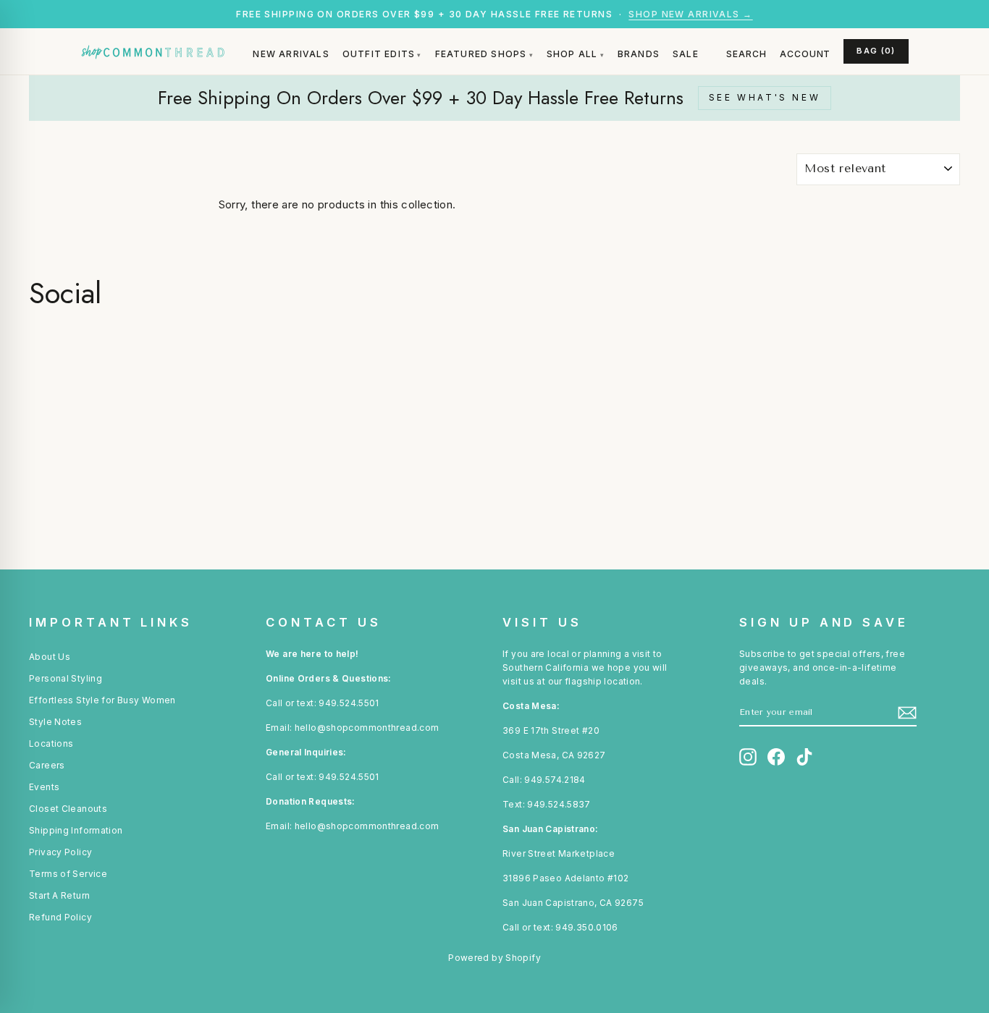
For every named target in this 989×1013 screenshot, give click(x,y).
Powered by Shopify (494, 957)
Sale (686, 53)
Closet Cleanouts (68, 808)
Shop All (572, 53)
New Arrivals (291, 53)
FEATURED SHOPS (481, 53)
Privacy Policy (60, 852)
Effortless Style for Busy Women (102, 700)
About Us (49, 656)
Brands (639, 53)
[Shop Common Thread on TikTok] (804, 757)
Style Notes (55, 721)
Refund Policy (60, 917)
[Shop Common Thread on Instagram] (748, 757)
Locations (51, 743)
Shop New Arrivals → (690, 14)
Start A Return (59, 895)
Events (44, 786)
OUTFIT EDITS (378, 53)
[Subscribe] (907, 712)
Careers (47, 765)
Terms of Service (68, 873)
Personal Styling (65, 678)
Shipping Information (76, 830)
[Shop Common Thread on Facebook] (776, 757)
